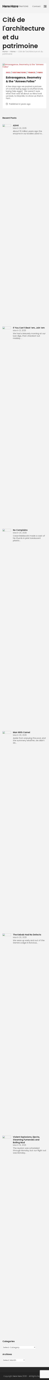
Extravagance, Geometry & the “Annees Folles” (23, 79)
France (31, 72)
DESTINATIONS (19, 72)
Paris (40, 72)
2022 (8, 72)
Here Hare (17, 1376)
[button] (45, 6)
